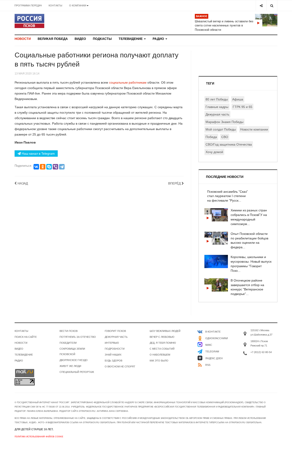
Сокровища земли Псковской (72, 351)
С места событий (162, 348)
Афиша (237, 99)
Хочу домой (214, 152)
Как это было (159, 360)
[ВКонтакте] (36, 166)
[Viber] (55, 166)
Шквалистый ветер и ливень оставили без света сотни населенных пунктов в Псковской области (224, 25)
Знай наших (113, 354)
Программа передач (28, 5)
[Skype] (49, 166)
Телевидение (131, 39)
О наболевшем (160, 354)
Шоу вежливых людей (165, 331)
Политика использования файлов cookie (39, 437)
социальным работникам (127, 82)
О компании (77, 5)
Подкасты (102, 39)
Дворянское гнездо (74, 360)
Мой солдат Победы (221, 129)
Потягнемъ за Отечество (78, 337)
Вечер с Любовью (162, 337)
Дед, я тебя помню (163, 342)
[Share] (261, 5)
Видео (80, 39)
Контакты (55, 5)
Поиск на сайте (26, 337)
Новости (23, 39)
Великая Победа (53, 39)
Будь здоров (113, 360)
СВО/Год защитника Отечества (229, 144)
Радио (159, 39)
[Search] (271, 5)
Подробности (115, 348)
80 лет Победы (217, 99)
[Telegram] (62, 166)
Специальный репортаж (77, 372)
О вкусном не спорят (120, 366)
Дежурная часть (217, 114)
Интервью (112, 342)
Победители (68, 342)
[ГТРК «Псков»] (29, 21)
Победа (211, 137)
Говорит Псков (115, 331)
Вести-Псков (69, 331)
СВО (224, 137)
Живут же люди (70, 366)
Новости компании (254, 129)
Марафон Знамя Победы (224, 122)
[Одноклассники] (42, 166)
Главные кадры (217, 107)
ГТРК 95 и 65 (242, 107)
